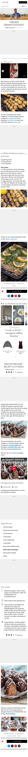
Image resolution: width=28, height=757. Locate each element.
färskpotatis (20, 283)
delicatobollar (11, 735)
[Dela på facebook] (9, 295)
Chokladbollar (19, 733)
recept (19, 735)
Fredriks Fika (5, 6)
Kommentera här (16, 291)
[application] (14, 70)
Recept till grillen (11, 239)
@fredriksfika (13, 118)
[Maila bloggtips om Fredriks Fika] (19, 295)
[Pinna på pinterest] (15, 295)
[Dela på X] (12, 295)
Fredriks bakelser (10, 369)
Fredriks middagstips (10, 27)
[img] (3, 291)
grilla (14, 285)
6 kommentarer (17, 741)
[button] (6, 315)
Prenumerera (22, 2)
